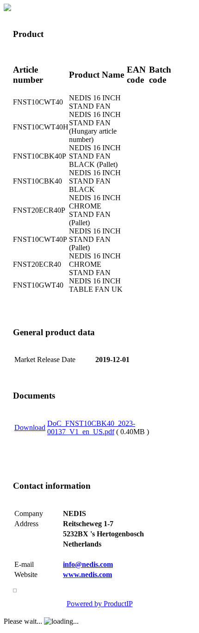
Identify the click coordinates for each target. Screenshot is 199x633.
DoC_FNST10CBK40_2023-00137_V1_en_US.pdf (91, 427)
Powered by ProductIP (100, 604)
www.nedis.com (87, 574)
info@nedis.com (88, 564)
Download (29, 427)
